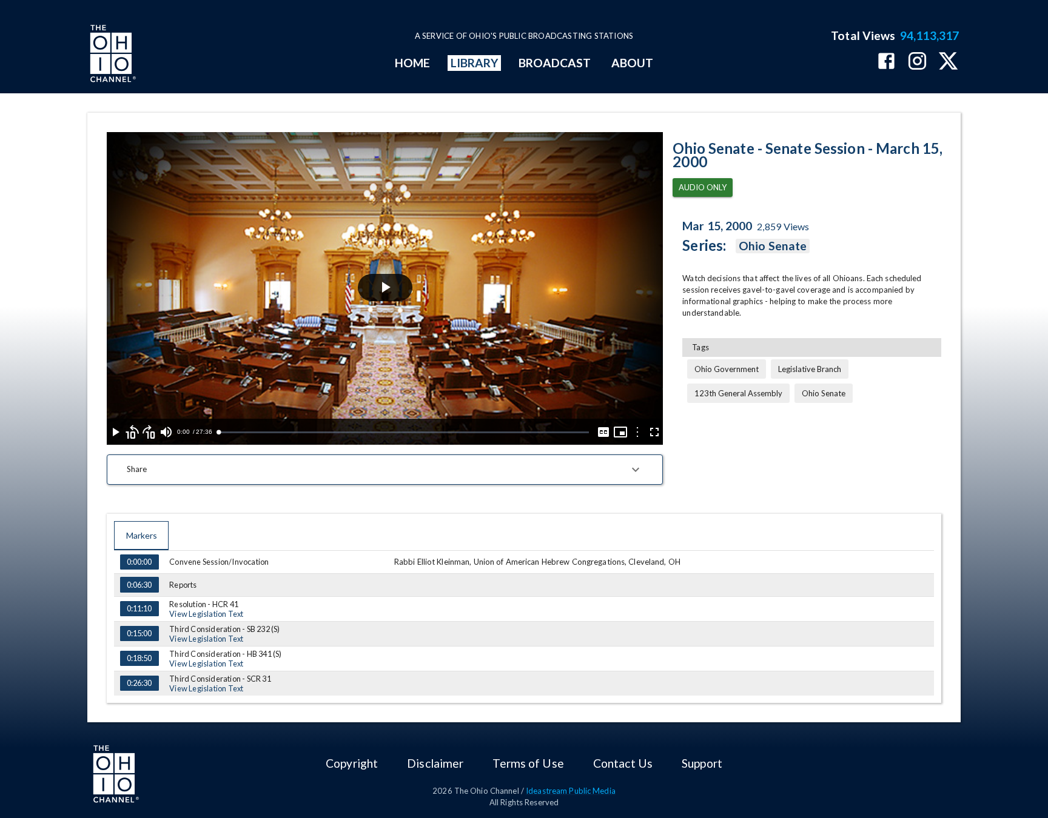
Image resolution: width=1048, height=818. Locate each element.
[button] (384, 469)
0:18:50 (139, 658)
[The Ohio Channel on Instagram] (917, 62)
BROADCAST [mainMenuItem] (555, 63)
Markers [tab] (141, 535)
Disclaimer (435, 763)
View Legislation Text (206, 614)
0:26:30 (139, 683)
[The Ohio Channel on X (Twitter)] (948, 62)
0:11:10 (139, 608)
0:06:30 (139, 585)
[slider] (403, 432)
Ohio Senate (773, 246)
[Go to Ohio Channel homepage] (111, 55)
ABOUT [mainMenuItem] (632, 63)
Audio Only (703, 187)
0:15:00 (139, 633)
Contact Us (623, 763)
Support (702, 763)
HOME (412, 63)
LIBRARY (475, 63)
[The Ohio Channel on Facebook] (886, 62)
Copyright (352, 763)
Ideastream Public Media (571, 791)
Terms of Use (527, 763)
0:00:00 (139, 562)
